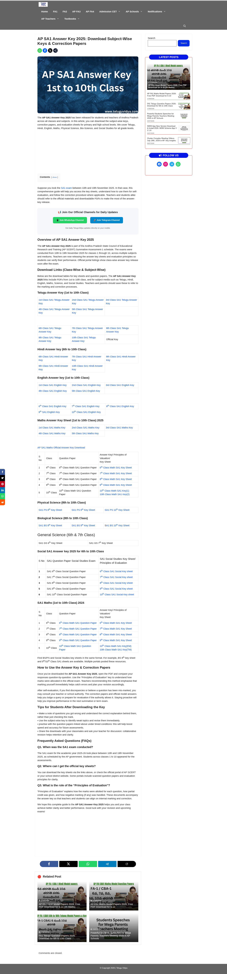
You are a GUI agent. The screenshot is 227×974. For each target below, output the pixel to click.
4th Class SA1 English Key (53, 391)
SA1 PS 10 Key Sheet (117, 510)
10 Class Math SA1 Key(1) (114, 490)
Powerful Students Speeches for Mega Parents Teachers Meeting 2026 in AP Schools (111, 936)
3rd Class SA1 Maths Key (119, 427)
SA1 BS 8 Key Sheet (50, 525)
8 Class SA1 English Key (120, 406)
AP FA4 (90, 11)
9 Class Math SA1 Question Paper (78, 640)
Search (151, 38)
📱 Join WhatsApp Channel (70, 220)
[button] (184, 26)
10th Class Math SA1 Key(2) (115, 494)
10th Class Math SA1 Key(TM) (116, 649)
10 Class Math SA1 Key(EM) (115, 646)
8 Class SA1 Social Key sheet (116, 583)
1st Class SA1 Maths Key (52, 427)
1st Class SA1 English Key (53, 385)
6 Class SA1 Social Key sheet (116, 571)
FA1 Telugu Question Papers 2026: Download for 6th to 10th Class (57, 937)
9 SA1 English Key (49, 412)
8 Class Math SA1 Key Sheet (116, 479)
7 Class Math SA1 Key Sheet (116, 473)
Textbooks (70, 18)
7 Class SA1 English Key (85, 406)
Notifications (155, 11)
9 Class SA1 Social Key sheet (116, 588)
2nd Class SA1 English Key (86, 385)
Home (44, 11)
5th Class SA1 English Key (86, 391)
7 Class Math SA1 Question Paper (78, 628)
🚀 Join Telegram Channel (107, 220)
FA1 (55, 11)
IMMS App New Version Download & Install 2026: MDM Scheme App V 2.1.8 (162, 128)
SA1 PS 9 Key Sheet (83, 510)
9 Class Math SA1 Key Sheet (116, 485)
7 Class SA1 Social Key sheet (116, 577)
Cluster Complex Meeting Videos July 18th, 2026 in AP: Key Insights (161, 139)
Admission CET (108, 11)
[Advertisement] (87, 150)
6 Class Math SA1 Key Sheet (116, 467)
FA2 (65, 11)
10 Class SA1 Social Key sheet (117, 594)
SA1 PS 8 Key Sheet (50, 510)
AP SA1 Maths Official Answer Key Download (61, 447)
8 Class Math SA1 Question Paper (78, 634)
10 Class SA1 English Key (86, 412)
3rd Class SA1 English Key (120, 385)
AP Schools (132, 11)
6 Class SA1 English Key (52, 406)
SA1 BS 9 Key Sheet (83, 525)
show (54, 177)
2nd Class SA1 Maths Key (85, 427)
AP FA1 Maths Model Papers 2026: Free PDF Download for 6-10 (112, 905)
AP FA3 (76, 11)
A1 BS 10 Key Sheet (117, 525)
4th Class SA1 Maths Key (52, 433)
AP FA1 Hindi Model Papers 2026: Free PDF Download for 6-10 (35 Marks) (59, 905)
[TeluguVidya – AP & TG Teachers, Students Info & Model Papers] (43, 4)
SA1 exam (66, 188)
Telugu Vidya (121, 968)
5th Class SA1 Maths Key (85, 433)
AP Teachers (48, 18)
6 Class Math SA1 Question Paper (78, 623)
